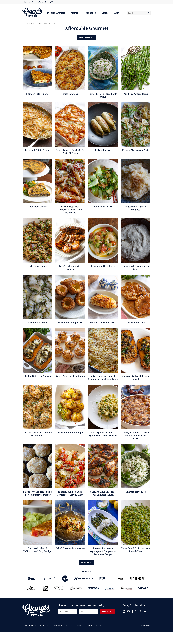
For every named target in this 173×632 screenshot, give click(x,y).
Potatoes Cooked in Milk (103, 322)
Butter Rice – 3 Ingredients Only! (103, 95)
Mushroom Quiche (37, 206)
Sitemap (98, 625)
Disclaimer (69, 625)
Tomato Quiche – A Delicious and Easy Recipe (37, 550)
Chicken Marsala (136, 322)
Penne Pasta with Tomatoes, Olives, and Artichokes (70, 209)
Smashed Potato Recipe (70, 432)
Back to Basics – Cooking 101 (44, 2)
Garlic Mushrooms (37, 266)
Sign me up (107, 611)
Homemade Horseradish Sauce (135, 268)
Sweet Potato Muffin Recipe (70, 376)
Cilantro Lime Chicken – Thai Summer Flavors (103, 493)
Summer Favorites (56, 13)
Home (24, 23)
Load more (86, 562)
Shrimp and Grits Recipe (103, 266)
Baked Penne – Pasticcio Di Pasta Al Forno (70, 152)
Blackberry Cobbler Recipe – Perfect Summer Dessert (37, 493)
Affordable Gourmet (44, 23)
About (117, 13)
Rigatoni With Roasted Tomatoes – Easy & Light (70, 493)
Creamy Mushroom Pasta (135, 150)
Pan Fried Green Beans (135, 93)
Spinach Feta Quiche (37, 93)
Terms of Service (57, 625)
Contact (90, 625)
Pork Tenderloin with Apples (70, 268)
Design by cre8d (146, 625)
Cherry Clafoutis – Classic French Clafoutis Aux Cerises (135, 435)
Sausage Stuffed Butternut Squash (136, 377)
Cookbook (91, 13)
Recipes (74, 13)
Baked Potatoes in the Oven (70, 548)
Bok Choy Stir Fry (102, 206)
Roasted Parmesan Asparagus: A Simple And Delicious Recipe (102, 551)
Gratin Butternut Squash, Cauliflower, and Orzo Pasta (103, 377)
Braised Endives (103, 150)
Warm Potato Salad (37, 322)
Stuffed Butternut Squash (37, 376)
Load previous (86, 37)
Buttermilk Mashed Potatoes (135, 208)
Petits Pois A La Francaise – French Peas (135, 550)
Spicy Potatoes (70, 93)
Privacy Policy (44, 625)
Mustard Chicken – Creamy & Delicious (37, 434)
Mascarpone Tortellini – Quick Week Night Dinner (103, 434)
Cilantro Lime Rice (136, 491)
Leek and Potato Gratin (37, 150)
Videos (105, 13)
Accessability (80, 625)
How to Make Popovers (70, 322)
